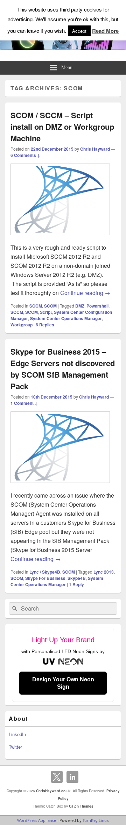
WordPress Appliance (36, 820)
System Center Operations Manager (66, 318)
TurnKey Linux (96, 820)
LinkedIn (17, 734)
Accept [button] (79, 31)
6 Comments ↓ (25, 155)
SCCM (35, 306)
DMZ (79, 306)
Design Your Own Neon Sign (63, 683)
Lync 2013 (103, 572)
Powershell (97, 306)
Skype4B (77, 578)
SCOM (50, 306)
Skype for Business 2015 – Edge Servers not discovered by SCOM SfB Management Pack (62, 369)
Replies (45, 324)
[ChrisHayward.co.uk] (63, 48)
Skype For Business (45, 578)
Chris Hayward (95, 149)
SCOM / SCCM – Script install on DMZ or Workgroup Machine (62, 126)
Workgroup (21, 324)
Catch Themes (81, 806)
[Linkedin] (72, 777)
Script (46, 312)
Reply (76, 584)
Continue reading (85, 293)
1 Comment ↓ (24, 403)
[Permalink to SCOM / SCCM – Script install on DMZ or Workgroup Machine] (60, 238)
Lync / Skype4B (44, 572)
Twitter (15, 746)
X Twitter (57, 777)
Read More (105, 31)
